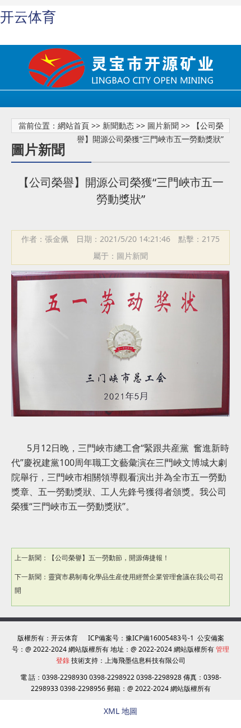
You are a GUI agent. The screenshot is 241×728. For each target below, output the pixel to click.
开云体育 (28, 16)
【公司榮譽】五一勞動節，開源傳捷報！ (108, 557)
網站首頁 (73, 125)
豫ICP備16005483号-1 (160, 638)
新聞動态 (118, 125)
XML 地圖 (120, 711)
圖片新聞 (163, 125)
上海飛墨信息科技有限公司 (145, 660)
